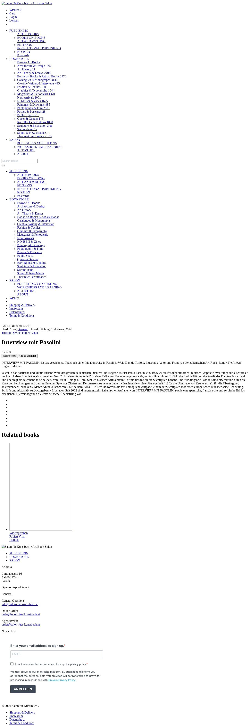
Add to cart (9, 355)
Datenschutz (17, 312)
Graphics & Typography (35, 90)
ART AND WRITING (31, 41)
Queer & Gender (30, 118)
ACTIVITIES (26, 150)
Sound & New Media (33, 132)
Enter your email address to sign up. (37, 645)
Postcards (23, 55)
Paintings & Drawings (33, 104)
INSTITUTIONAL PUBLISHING (39, 48)
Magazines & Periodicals (36, 94)
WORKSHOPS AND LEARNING (39, 146)
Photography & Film (33, 108)
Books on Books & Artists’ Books (41, 76)
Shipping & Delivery (22, 305)
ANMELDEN (23, 689)
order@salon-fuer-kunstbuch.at (21, 614)
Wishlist (15, 10)
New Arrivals (29, 97)
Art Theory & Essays (33, 73)
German (23, 329)
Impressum (16, 308)
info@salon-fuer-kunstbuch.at (20, 604)
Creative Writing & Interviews (38, 83)
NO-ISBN (23, 51)
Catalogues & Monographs (37, 80)
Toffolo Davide (11, 332)
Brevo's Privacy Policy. (62, 679)
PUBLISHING (18, 30)
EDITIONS (24, 44)
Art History (26, 69)
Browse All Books (28, 62)
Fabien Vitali (30, 332)
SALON (14, 139)
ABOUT (22, 153)
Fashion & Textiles (31, 87)
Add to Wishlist (27, 355)
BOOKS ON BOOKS (31, 37)
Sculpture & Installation (34, 125)
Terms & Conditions (21, 315)
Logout (13, 20)
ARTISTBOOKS (28, 34)
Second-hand (27, 129)
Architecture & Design (34, 65)
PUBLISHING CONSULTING (37, 143)
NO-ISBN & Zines (32, 101)
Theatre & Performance (34, 136)
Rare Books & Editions (35, 122)
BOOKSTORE (19, 58)
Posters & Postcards (31, 111)
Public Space (28, 115)
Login (13, 17)
